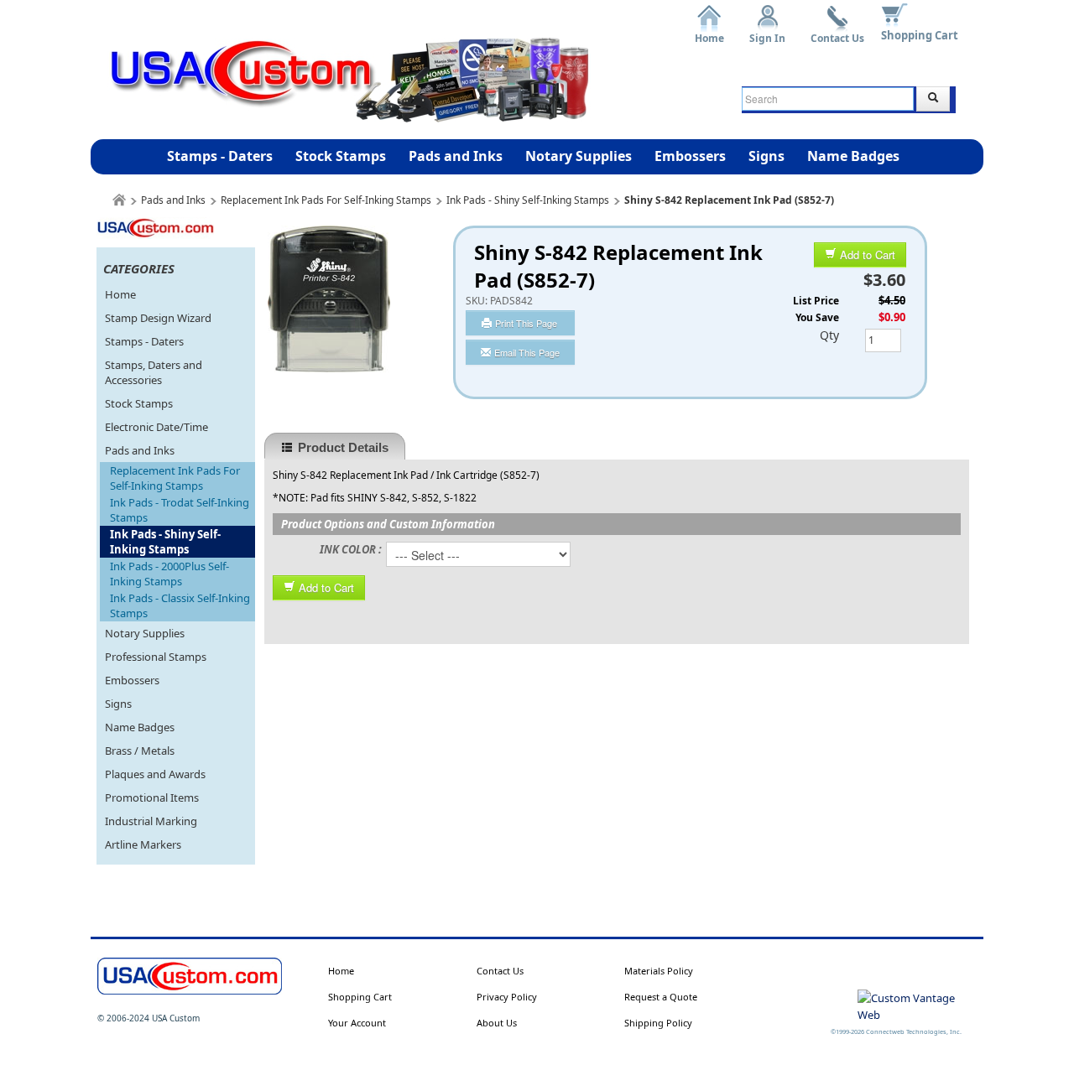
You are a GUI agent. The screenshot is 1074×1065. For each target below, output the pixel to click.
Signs (766, 156)
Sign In (767, 32)
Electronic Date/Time (156, 426)
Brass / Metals (140, 750)
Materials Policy (658, 970)
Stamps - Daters (220, 156)
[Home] (119, 200)
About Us (497, 1022)
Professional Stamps (155, 656)
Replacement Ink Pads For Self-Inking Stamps (326, 200)
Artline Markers (143, 844)
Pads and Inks (456, 156)
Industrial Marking (151, 821)
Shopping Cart (919, 35)
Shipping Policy (658, 1022)
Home (709, 32)
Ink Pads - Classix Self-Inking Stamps (180, 605)
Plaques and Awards (155, 774)
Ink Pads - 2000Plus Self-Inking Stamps (169, 573)
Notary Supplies (578, 156)
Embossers (690, 156)
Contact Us (837, 32)
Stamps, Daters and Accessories (153, 372)
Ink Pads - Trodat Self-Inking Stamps (179, 510)
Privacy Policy (507, 996)
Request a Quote (660, 996)
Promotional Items (152, 797)
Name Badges (853, 156)
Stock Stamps (340, 156)
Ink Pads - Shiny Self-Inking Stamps (527, 200)
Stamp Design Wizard (158, 317)
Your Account (357, 1022)
